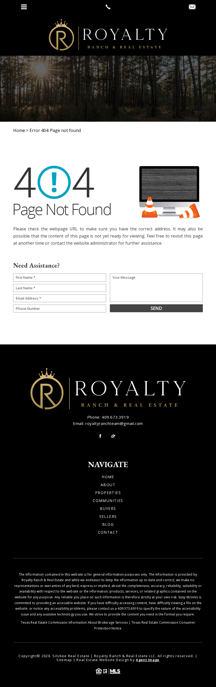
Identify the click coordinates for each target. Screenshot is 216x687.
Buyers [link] (108, 508)
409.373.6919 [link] (127, 608)
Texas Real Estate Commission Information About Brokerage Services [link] (74, 622)
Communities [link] (108, 501)
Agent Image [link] (147, 659)
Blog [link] (108, 524)
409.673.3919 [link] (115, 417)
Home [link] (108, 477)
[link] (108, 7)
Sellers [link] (108, 516)
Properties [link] (108, 493)
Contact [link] (108, 532)
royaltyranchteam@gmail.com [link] (114, 423)
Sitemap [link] (64, 659)
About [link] (108, 485)
